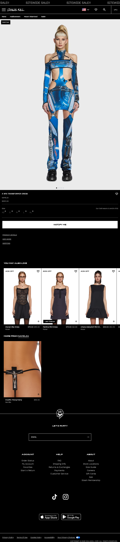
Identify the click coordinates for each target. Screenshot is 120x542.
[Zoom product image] (60, 104)
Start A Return (28, 470)
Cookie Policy (35, 537)
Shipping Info (59, 464)
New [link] (4, 17)
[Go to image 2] (58, 187)
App (91, 477)
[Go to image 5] (63, 187)
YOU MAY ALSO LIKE (15, 263)
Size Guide (91, 467)
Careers (91, 470)
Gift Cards (91, 474)
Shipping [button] (6, 243)
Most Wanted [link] (31, 17)
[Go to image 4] (61, 187)
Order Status (28, 461)
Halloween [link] (15, 17)
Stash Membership (91, 480)
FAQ (59, 461)
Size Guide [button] (6, 239)
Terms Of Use (22, 537)
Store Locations (91, 464)
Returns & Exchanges (59, 467)
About (91, 461)
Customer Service (59, 474)
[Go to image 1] (56, 187)
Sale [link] (43, 17)
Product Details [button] (9, 235)
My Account (28, 464)
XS (3, 212)
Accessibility (49, 537)
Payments (59, 470)
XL (31, 212)
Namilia (5, 198)
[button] (37, 2)
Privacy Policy (8, 537)
